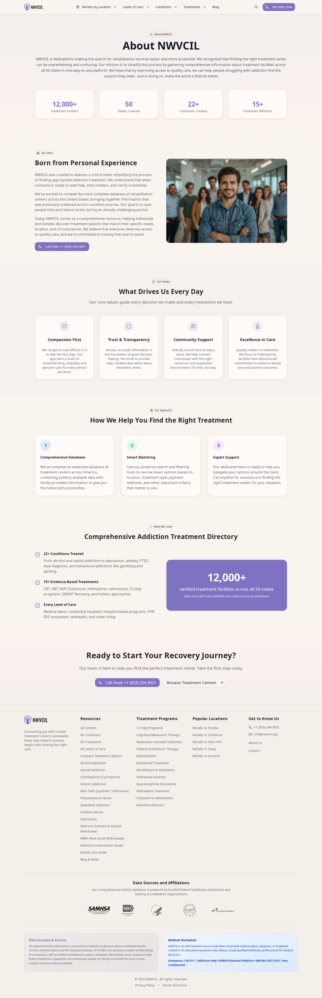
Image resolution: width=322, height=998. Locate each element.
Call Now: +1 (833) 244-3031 (65, 246)
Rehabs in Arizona (206, 756)
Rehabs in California (207, 735)
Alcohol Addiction (93, 763)
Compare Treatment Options (101, 756)
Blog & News (89, 859)
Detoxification (146, 756)
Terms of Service (175, 985)
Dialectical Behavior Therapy (157, 749)
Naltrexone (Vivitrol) (150, 777)
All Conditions (90, 735)
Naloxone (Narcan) (150, 805)
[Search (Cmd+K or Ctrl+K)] (256, 7)
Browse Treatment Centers (191, 682)
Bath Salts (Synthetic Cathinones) (104, 791)
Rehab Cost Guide (93, 852)
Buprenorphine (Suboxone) (156, 784)
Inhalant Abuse (91, 812)
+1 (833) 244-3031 (267, 727)
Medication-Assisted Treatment (159, 742)
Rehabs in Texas (204, 749)
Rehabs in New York (207, 742)
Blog (215, 7)
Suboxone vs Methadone (154, 798)
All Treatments (91, 742)
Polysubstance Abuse (95, 798)
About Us (255, 743)
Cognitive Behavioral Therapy (158, 735)
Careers (254, 751)
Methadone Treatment (152, 791)
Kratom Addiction (93, 784)
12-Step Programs (149, 728)
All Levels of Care (92, 749)
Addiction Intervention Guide (101, 845)
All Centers (88, 728)
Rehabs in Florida (205, 728)
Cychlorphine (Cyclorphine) (100, 777)
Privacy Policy (145, 985)
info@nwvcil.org (266, 734)
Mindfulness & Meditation (155, 770)
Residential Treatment (152, 763)
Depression (88, 819)
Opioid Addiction (92, 770)
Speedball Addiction (95, 805)
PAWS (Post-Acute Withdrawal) (102, 838)
